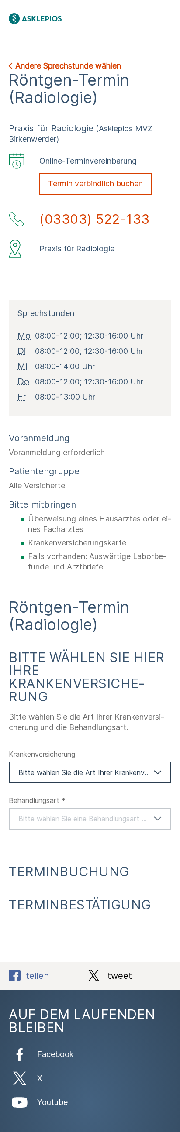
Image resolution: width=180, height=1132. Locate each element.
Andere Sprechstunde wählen (68, 65)
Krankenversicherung (42, 754)
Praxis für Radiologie (51, 128)
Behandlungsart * (37, 800)
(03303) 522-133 (94, 219)
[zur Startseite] (66, 18)
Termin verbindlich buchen (95, 183)
